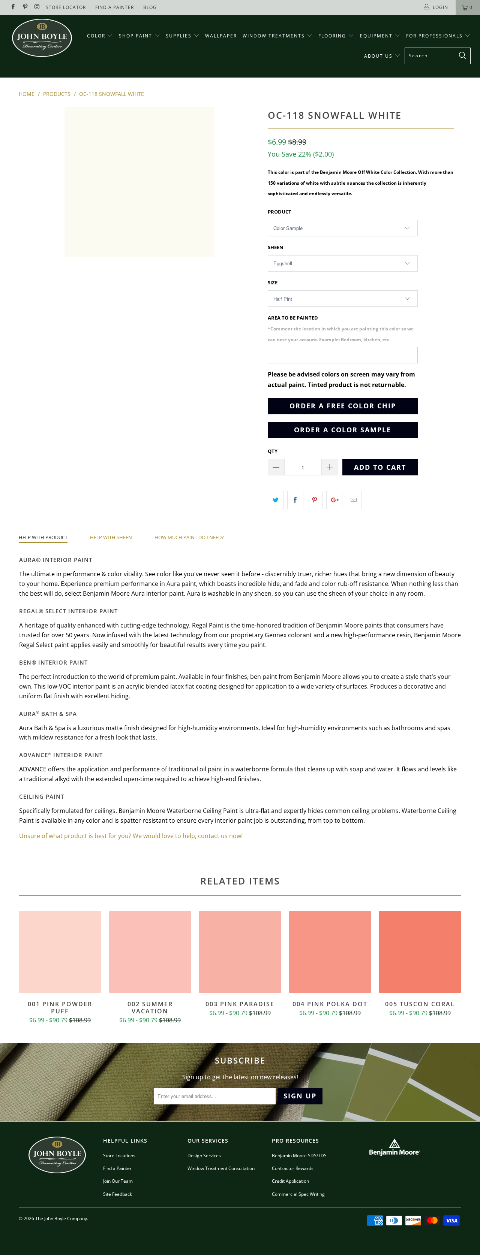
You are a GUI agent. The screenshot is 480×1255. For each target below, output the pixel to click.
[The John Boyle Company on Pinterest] (24, 7)
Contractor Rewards (293, 1168)
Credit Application (290, 1181)
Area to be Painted (341, 328)
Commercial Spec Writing (298, 1194)
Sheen (276, 247)
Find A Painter (114, 7)
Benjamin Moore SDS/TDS (299, 1155)
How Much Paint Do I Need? (189, 537)
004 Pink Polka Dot (330, 952)
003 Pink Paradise (240, 952)
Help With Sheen (111, 537)
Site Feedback (117, 1194)
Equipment (377, 36)
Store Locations (119, 1155)
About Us (379, 56)
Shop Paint (135, 36)
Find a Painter (117, 1168)
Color (96, 36)
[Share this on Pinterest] (315, 500)
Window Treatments (275, 36)
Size (273, 282)
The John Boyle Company (61, 1218)
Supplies (179, 36)
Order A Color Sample (342, 429)
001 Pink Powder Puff (60, 952)
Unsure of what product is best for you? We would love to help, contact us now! (131, 836)
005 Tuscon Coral (420, 952)
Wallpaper (221, 36)
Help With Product (43, 537)
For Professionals (435, 36)
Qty (273, 451)
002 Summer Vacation (150, 952)
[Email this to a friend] (354, 500)
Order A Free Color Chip (343, 405)
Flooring (332, 36)
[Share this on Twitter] (276, 500)
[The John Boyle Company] (42, 38)
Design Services (204, 1155)
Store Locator (66, 7)
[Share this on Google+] (334, 500)
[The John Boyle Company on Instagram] (37, 7)
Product (279, 211)
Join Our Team (118, 1181)
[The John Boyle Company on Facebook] (12, 7)
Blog (150, 7)
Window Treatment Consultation (221, 1168)
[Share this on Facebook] (295, 500)
